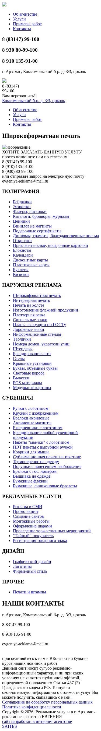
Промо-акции (25, 511)
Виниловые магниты (32, 226)
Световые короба (28, 373)
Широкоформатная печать (37, 295)
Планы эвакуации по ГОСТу (39, 324)
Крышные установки (32, 363)
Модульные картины (32, 387)
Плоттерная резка (29, 315)
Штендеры (23, 349)
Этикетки (22, 206)
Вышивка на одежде (31, 476)
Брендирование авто (32, 353)
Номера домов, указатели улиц (41, 344)
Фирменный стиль (30, 571)
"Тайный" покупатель (33, 535)
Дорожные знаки (28, 329)
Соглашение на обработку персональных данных (47, 702)
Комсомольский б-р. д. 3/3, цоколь (33, 100)
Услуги (19, 19)
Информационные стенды (37, 334)
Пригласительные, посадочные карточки (50, 245)
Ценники (21, 221)
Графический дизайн (32, 561)
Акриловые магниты (32, 423)
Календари (23, 255)
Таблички (22, 339)
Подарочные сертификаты (37, 231)
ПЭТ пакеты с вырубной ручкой (43, 447)
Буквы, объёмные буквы (35, 368)
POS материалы (27, 382)
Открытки (22, 240)
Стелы (19, 358)
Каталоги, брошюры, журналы (41, 216)
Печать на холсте (28, 305)
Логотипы (22, 566)
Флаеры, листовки (30, 211)
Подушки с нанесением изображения (47, 466)
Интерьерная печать (31, 300)
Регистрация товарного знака (40, 540)
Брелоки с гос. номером (35, 471)
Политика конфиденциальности (31, 707)
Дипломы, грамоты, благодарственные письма (56, 235)
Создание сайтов (28, 516)
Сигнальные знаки (30, 319)
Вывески (21, 378)
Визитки (21, 274)
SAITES (9, 726)
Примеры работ (27, 24)
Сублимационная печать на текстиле (47, 456)
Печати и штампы (29, 592)
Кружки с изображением (35, 413)
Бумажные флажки (30, 481)
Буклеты (21, 269)
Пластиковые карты (31, 265)
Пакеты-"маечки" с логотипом (41, 442)
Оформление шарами (32, 526)
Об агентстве (25, 14)
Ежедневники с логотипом (37, 427)
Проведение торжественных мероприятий (52, 531)
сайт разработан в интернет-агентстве (37, 721)
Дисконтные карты (30, 260)
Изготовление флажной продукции (45, 310)
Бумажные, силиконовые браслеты (45, 486)
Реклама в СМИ (27, 506)
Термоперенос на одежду (36, 461)
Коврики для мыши (31, 452)
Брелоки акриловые (31, 418)
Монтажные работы (31, 521)
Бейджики (22, 202)
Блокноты (22, 250)
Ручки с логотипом (30, 408)
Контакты (22, 28)
